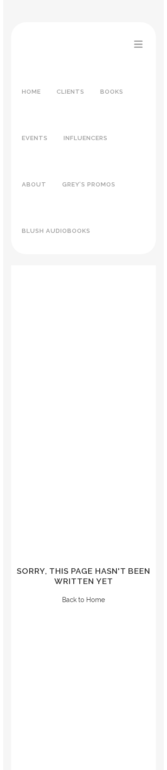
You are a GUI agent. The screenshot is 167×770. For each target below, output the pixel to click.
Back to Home (83, 599)
